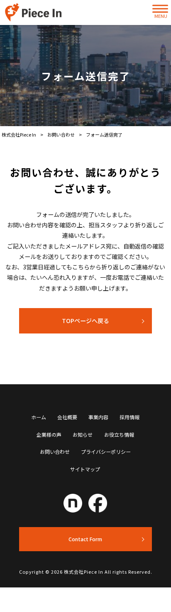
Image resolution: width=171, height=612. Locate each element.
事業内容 (98, 417)
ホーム (38, 417)
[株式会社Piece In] (34, 12)
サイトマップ (85, 469)
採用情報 (129, 417)
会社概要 (67, 417)
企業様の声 (49, 434)
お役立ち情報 (119, 434)
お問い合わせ (55, 451)
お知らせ (83, 434)
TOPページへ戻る (85, 320)
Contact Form (85, 538)
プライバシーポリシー (106, 451)
